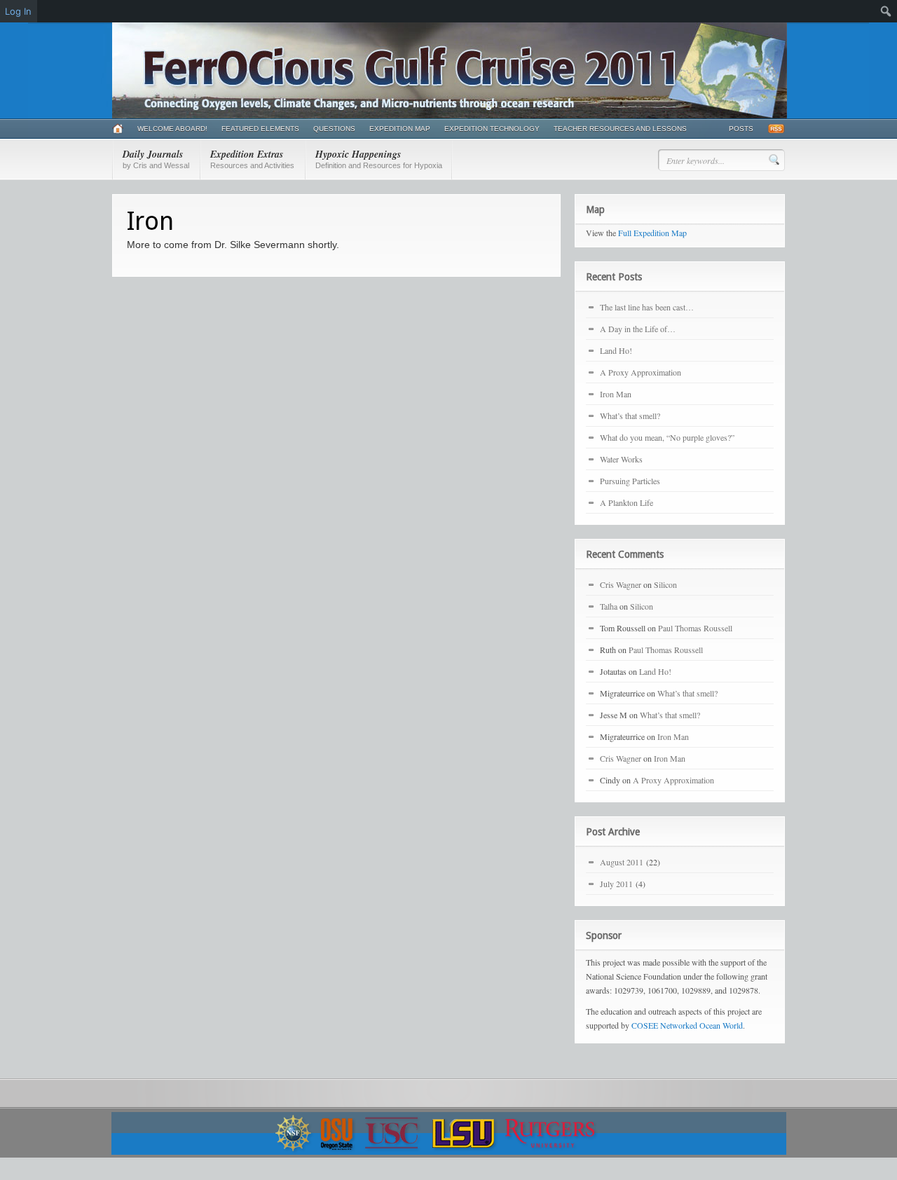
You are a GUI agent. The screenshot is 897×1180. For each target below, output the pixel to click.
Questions (334, 128)
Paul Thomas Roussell (695, 627)
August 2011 (621, 861)
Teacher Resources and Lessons (620, 128)
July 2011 (616, 883)
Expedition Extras (252, 158)
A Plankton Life (626, 502)
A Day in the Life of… (638, 328)
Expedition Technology (492, 128)
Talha (608, 606)
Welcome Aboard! (172, 128)
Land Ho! (616, 350)
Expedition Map (399, 128)
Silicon (665, 584)
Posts (741, 128)
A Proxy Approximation (640, 372)
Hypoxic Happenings (378, 158)
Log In (18, 11)
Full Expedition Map (652, 232)
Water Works (621, 459)
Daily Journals (156, 158)
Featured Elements (260, 128)
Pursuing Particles (630, 480)
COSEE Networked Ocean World (687, 1025)
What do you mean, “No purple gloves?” (667, 437)
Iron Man (615, 393)
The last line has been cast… (647, 307)
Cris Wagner (620, 584)
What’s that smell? (630, 415)
